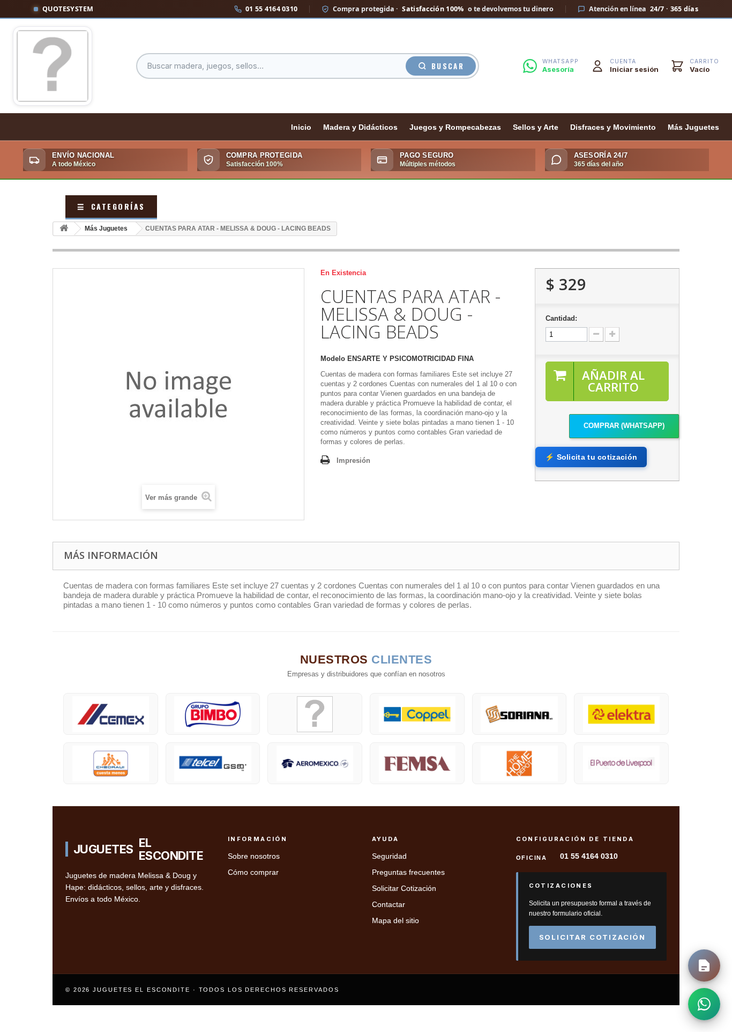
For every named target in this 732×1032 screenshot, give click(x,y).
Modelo (332, 359)
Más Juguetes (693, 127)
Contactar (388, 905)
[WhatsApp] (704, 1004)
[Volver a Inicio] (64, 228)
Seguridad (389, 856)
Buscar (447, 66)
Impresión (353, 460)
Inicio (301, 127)
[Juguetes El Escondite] (52, 66)
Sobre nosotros (254, 856)
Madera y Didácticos (360, 127)
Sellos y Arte (535, 127)
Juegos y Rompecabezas (455, 127)
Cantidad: (561, 318)
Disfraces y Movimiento (613, 127)
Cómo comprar (253, 872)
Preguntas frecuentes (408, 872)
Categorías (111, 206)
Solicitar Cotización (404, 888)
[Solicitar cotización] (704, 965)
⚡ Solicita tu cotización (591, 457)
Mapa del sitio (395, 921)
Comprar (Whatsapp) (624, 426)
